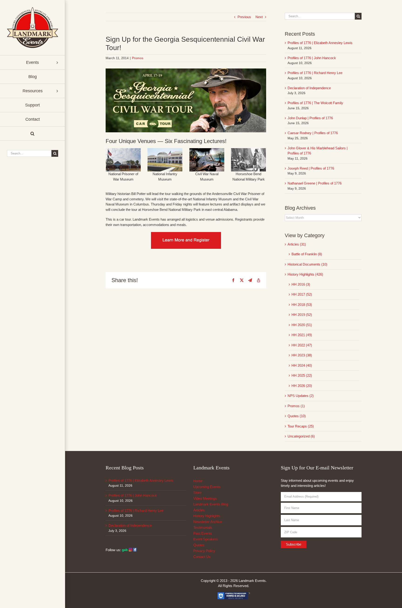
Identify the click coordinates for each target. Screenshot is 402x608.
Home (198, 481)
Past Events (202, 533)
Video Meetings (205, 498)
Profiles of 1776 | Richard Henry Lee (315, 73)
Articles (199, 510)
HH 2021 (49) (301, 335)
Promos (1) (296, 406)
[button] (32, 133)
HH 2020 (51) (301, 325)
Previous (244, 17)
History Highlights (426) (305, 274)
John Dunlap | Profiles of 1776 (310, 118)
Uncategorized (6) (301, 436)
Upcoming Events (207, 487)
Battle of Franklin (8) (306, 254)
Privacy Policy (204, 551)
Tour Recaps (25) (301, 426)
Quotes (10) (297, 416)
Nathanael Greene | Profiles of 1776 (315, 183)
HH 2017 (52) (301, 294)
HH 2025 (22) (301, 375)
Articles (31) (297, 244)
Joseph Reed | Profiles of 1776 (311, 168)
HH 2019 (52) (301, 315)
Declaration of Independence (309, 88)
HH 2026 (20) (301, 386)
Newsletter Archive (207, 522)
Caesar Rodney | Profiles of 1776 (313, 133)
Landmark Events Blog (210, 504)
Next (259, 17)
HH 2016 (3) (300, 284)
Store (197, 493)
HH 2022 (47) (301, 345)
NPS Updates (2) (301, 396)
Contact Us (202, 557)
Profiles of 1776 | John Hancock (312, 58)
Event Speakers (205, 539)
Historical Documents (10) (307, 264)
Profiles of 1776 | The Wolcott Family (315, 103)
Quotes (198, 545)
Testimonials (202, 527)
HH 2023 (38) (301, 355)
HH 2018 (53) (301, 305)
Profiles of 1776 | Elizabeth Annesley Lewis (320, 43)
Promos (137, 58)
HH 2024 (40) (301, 365)
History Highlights (206, 516)
